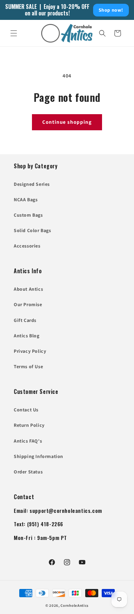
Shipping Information (38, 456)
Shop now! (111, 10)
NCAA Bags (25, 199)
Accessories (27, 246)
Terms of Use (28, 366)
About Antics (28, 289)
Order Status (28, 472)
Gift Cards (25, 320)
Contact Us (26, 410)
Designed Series (32, 184)
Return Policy (29, 425)
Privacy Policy (30, 351)
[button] (13, 33)
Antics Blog (27, 336)
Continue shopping (67, 122)
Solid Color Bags (32, 230)
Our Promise (28, 304)
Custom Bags (28, 215)
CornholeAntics (74, 605)
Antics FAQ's (28, 441)
